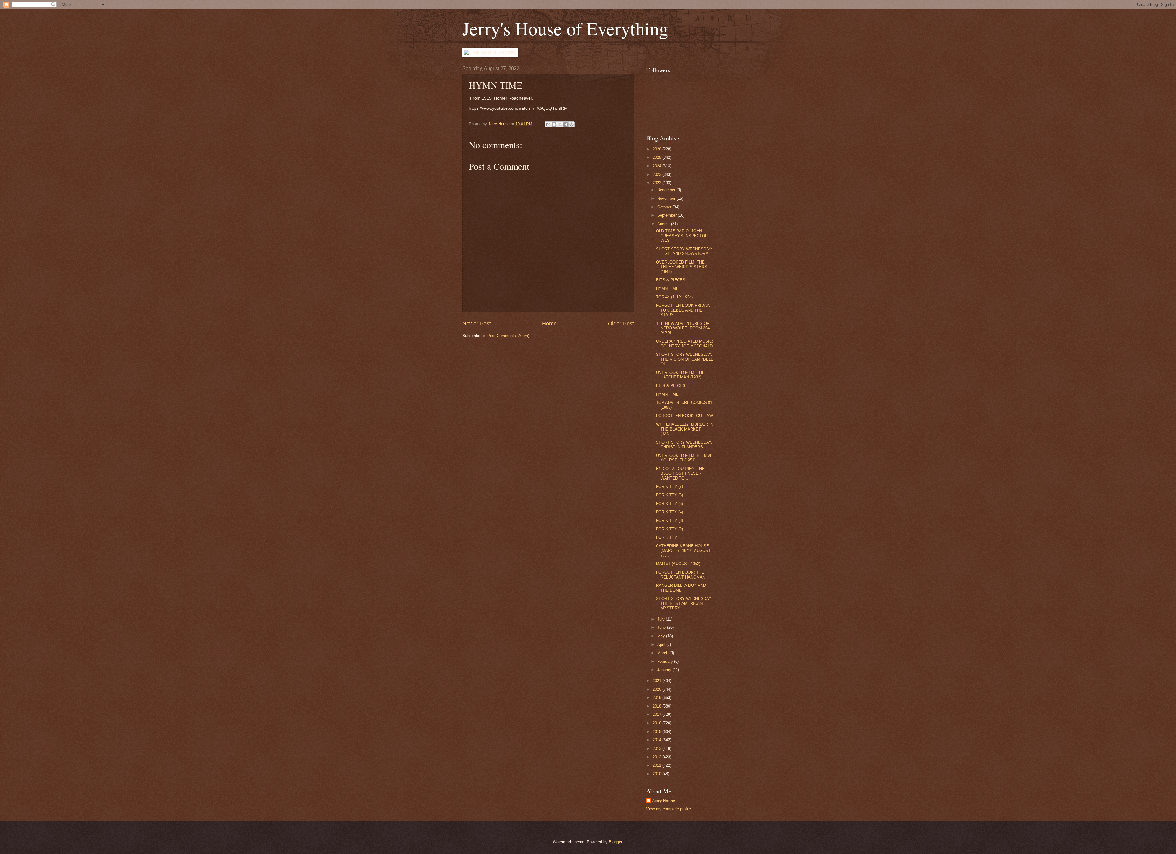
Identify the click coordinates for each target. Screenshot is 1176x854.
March (663, 653)
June (662, 627)
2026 (657, 149)
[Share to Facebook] (566, 124)
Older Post (621, 324)
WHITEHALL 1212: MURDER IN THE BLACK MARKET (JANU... (684, 429)
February (665, 661)
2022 (657, 182)
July (661, 619)
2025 (657, 157)
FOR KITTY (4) (669, 512)
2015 (657, 731)
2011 (657, 765)
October (665, 207)
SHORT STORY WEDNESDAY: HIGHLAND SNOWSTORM (684, 251)
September (667, 215)
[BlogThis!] (554, 124)
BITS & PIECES (670, 280)
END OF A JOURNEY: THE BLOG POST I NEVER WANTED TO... (680, 473)
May (661, 636)
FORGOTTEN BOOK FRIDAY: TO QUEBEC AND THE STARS (683, 310)
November (667, 198)
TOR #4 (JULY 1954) (674, 297)
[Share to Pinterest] (571, 124)
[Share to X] (560, 124)
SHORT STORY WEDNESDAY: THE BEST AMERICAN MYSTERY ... (684, 603)
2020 (657, 689)
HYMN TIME (667, 288)
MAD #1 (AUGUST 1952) (678, 563)
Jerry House (663, 801)
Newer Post (476, 324)
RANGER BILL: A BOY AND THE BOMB (681, 587)
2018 (657, 706)
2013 (657, 748)
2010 (657, 774)
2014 (657, 740)
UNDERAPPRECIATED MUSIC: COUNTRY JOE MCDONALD (684, 343)
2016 (657, 723)
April (661, 644)
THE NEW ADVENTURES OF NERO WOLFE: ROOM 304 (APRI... (683, 328)
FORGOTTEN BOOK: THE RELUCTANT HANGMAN (680, 574)
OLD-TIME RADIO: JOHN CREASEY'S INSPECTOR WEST (682, 236)
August (664, 224)
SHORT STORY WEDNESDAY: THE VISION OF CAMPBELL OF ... (684, 359)
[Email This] (548, 124)
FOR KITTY (666, 537)
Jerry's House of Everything (565, 28)
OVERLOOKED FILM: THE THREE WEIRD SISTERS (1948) (681, 267)
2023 (657, 174)
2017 (657, 714)
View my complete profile (668, 809)
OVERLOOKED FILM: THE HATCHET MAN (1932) (680, 374)
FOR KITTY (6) (669, 495)
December (667, 190)
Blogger (615, 842)
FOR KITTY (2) (669, 529)
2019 (657, 697)
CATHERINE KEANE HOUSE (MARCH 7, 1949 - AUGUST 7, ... (683, 551)
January (665, 669)
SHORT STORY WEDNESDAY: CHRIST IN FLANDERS (684, 444)
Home (549, 324)
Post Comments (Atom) (508, 335)
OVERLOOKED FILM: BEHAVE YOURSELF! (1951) (684, 457)
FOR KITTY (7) (669, 486)
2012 (657, 757)
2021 (657, 680)
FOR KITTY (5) (669, 503)
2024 (657, 166)
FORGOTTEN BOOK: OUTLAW (684, 415)
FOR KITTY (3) (669, 520)
